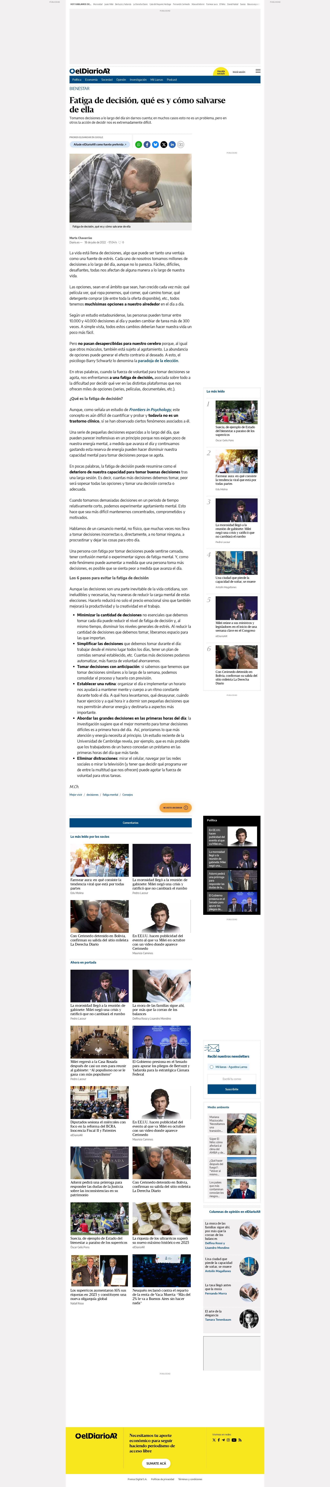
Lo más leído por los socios (89, 837)
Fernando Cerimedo (181, 4)
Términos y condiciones (190, 1479)
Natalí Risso (77, 1303)
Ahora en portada (83, 962)
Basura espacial (253, 4)
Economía (91, 79)
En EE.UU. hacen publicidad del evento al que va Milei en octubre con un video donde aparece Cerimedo (159, 942)
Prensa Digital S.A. (137, 1479)
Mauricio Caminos (143, 953)
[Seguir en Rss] (240, 1440)
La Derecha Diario (140, 4)
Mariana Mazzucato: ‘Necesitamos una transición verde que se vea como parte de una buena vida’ (217, 1124)
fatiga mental (110, 794)
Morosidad (98, 4)
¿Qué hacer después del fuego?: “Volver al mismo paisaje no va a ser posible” (217, 1167)
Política (76, 79)
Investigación (138, 79)
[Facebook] (147, 144)
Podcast (172, 79)
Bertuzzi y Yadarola (123, 4)
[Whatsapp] (138, 144)
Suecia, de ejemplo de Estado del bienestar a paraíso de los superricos (98, 1240)
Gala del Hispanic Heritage (160, 4)
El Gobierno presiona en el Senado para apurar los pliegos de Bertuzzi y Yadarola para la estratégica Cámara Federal (161, 1068)
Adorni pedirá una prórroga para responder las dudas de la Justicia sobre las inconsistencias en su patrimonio (96, 1188)
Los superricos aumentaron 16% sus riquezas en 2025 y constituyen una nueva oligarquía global (98, 1294)
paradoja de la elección (158, 360)
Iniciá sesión (239, 72)
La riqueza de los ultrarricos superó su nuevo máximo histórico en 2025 (161, 1240)
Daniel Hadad (232, 4)
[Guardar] (180, 144)
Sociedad (106, 79)
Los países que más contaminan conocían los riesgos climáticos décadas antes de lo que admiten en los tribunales (216, 1189)
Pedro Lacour (140, 893)
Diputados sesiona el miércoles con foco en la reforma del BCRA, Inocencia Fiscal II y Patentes (98, 1126)
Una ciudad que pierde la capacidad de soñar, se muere (236, 579)
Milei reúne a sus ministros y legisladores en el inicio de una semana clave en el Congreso (236, 626)
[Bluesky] (155, 144)
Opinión (121, 79)
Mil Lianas (156, 79)
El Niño (222, 4)
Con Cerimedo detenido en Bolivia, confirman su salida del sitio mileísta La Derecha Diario (99, 940)
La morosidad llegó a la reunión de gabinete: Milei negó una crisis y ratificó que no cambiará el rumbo (160, 884)
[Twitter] (163, 144)
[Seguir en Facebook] (219, 1440)
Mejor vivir (76, 794)
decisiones (92, 794)
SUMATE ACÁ (156, 1463)
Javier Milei (108, 4)
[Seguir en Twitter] (214, 1440)
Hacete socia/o (221, 72)
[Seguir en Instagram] (228, 1440)
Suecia (242, 4)
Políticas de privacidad (162, 1479)
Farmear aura (212, 4)
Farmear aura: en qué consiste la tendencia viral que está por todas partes (97, 884)
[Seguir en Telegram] (223, 1440)
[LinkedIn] (172, 144)
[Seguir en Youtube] (234, 1440)
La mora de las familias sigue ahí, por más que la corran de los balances (158, 1009)
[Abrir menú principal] (258, 71)
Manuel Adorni (198, 4)
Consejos (127, 794)
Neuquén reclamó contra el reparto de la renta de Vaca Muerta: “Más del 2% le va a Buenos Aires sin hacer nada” (161, 1296)
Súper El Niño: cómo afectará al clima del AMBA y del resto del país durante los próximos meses (217, 1145)
